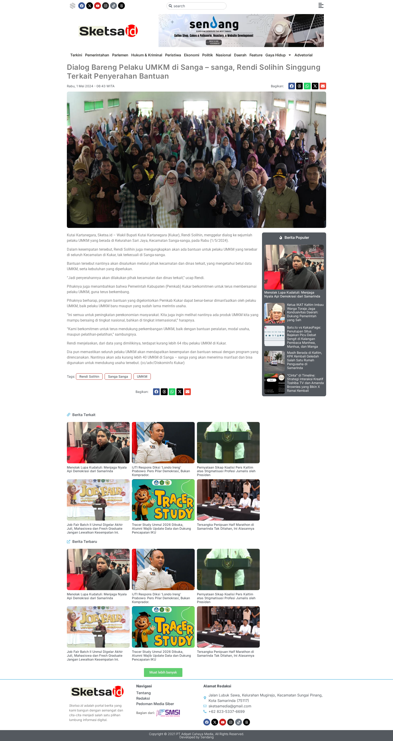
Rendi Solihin (89, 376)
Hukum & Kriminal (146, 55)
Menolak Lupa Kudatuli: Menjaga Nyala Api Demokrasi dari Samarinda (97, 469)
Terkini (76, 55)
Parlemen (120, 55)
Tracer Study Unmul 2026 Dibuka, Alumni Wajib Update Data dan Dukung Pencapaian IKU (161, 528)
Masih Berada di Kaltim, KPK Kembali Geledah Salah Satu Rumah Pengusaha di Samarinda (304, 360)
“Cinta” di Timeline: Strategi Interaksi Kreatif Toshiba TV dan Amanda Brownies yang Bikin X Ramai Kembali (305, 382)
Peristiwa (173, 55)
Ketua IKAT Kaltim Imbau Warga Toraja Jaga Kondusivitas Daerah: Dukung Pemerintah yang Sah (305, 312)
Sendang (207, 737)
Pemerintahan (97, 55)
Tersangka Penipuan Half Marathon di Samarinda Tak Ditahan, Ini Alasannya (225, 526)
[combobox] (196, 6)
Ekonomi (191, 55)
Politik (207, 55)
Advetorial (303, 55)
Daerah (240, 55)
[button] (291, 86)
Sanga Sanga (118, 376)
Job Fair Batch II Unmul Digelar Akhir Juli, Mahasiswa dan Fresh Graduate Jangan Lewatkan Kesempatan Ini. (95, 528)
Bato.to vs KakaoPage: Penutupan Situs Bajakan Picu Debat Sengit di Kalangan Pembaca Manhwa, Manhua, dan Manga (304, 336)
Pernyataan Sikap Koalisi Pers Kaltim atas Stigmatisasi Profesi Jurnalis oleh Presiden (226, 471)
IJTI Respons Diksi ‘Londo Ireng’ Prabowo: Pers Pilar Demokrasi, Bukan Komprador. (161, 471)
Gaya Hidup (275, 55)
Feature (255, 55)
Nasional (223, 55)
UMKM (142, 376)
